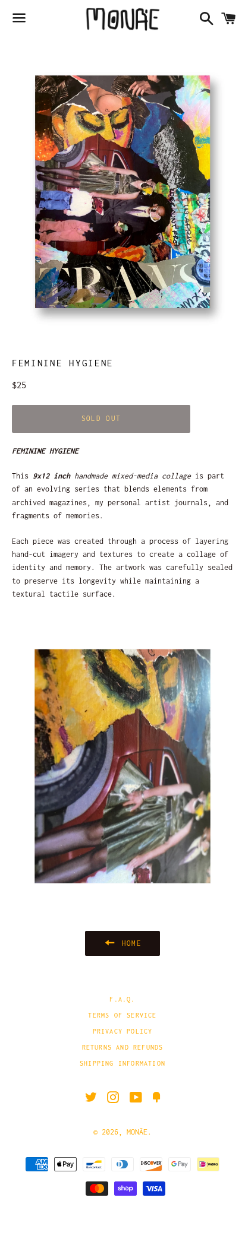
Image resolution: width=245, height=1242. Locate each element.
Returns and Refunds (123, 1047)
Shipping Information (122, 1063)
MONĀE (137, 1131)
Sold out (101, 418)
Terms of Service (122, 1015)
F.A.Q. (122, 999)
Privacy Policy (123, 1031)
